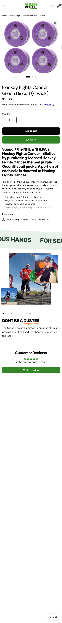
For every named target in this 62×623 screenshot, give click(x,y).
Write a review (31, 370)
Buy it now (31, 139)
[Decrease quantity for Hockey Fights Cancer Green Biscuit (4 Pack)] (4, 120)
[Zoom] (55, 23)
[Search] (52, 6)
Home (4, 15)
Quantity (6, 114)
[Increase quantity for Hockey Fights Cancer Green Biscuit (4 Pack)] (14, 120)
